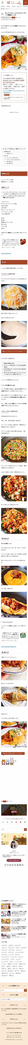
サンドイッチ (5, 957)
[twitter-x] (8, 865)
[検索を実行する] (25, 829)
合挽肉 (9, 966)
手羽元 (4, 968)
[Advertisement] (14, 127)
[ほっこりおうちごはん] (14, 2)
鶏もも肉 (5, 975)
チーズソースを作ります (12, 157)
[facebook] (5, 865)
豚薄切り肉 (5, 973)
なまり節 (23, 947)
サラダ (17, 954)
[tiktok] (13, 865)
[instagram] (10, 865)
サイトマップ (9, 1035)
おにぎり (4, 945)
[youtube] (20, 865)
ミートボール (18, 961)
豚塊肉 (23, 970)
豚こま (4, 970)
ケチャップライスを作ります (13, 159)
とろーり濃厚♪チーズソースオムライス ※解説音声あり (13, 98)
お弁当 (11, 945)
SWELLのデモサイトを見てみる (14, 1028)
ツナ (12, 959)
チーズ (13, 17)
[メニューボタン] (25, 2)
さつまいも (11, 947)
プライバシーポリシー (17, 1035)
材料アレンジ (10, 153)
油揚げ (21, 968)
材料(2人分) (7, 151)
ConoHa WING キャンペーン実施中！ (14, 1014)
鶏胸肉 (11, 975)
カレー (4, 952)
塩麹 (20, 966)
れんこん (4, 950)
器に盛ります (10, 163)
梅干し (15, 968)
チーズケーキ (5, 959)
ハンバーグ (5, 961)
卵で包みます (10, 161)
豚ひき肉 (10, 970)
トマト (18, 959)
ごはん (4, 947)
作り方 (6, 155)
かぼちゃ (18, 945)
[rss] (21, 1032)
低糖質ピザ (22, 963)
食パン (12, 973)
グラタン (4, 954)
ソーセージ (13, 957)
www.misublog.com (6, 253)
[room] (15, 865)
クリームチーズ (19, 952)
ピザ (11, 961)
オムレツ (18, 950)
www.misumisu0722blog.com (8, 646)
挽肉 (9, 968)
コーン (11, 954)
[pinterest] (18, 865)
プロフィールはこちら (14, 860)
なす (17, 947)
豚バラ (17, 970)
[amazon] (22, 865)
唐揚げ (15, 966)
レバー (4, 963)
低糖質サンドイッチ (12, 963)
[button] (3, 822)
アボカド (12, 950)
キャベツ (11, 952)
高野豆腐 (18, 973)
